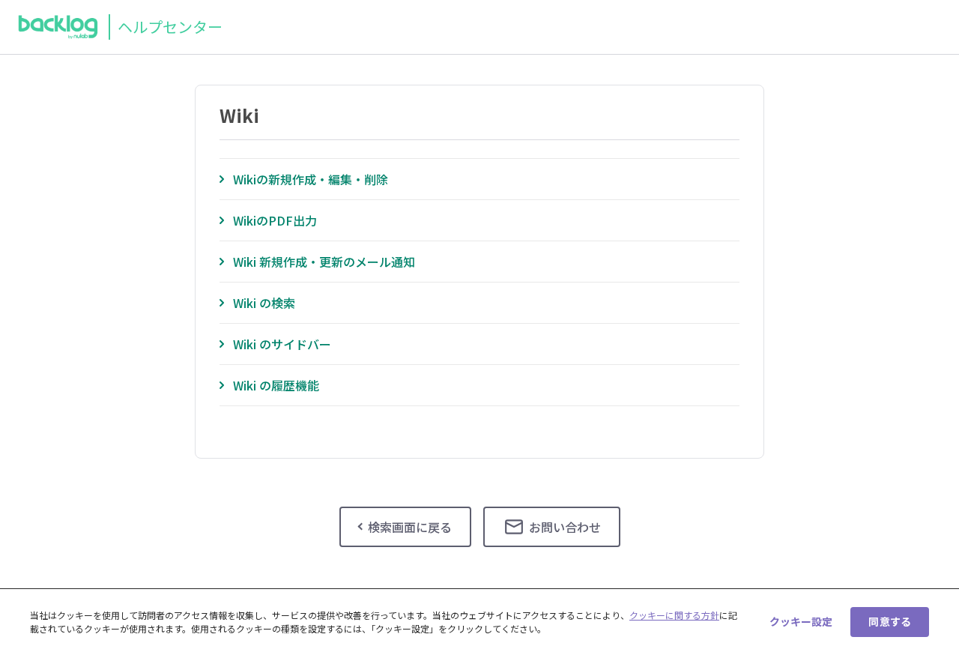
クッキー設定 (801, 621)
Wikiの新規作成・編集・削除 (310, 179)
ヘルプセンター (170, 26)
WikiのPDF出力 (275, 220)
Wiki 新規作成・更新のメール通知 (324, 262)
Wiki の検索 (264, 303)
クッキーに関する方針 (674, 615)
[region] (479, 621)
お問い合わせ (565, 527)
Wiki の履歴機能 (276, 385)
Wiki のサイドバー (282, 344)
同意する (889, 621)
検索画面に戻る (410, 527)
